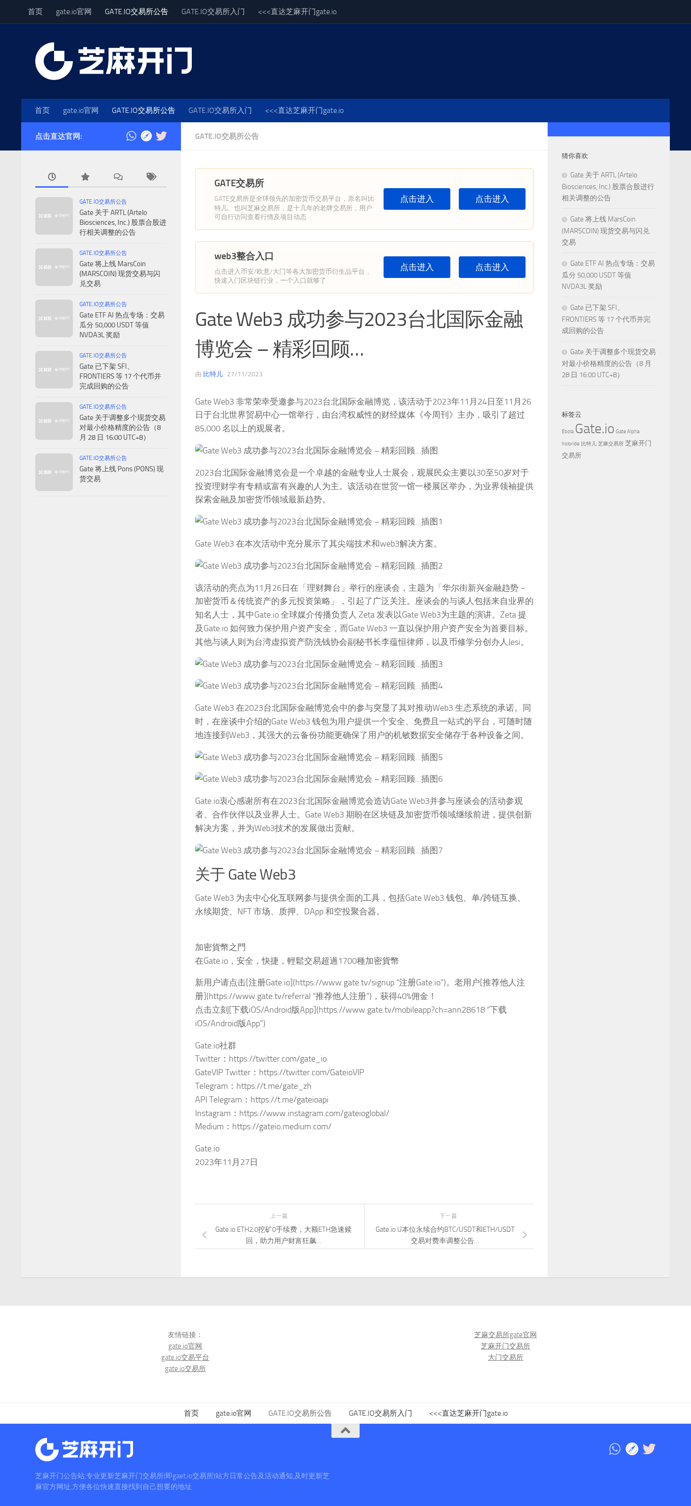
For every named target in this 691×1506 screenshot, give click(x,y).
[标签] (150, 177)
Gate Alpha (627, 431)
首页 (35, 11)
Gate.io (594, 428)
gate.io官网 (74, 11)
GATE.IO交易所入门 (213, 11)
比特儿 (213, 374)
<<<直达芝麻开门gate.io (297, 11)
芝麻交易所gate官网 (505, 1335)
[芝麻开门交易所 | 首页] (113, 61)
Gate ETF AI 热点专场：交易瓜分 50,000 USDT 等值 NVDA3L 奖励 (122, 325)
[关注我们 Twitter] (161, 136)
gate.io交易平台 (185, 1357)
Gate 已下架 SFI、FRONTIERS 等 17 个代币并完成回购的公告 (120, 376)
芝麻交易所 (611, 444)
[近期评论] (117, 177)
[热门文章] (84, 177)
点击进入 (417, 199)
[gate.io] (146, 136)
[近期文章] (51, 177)
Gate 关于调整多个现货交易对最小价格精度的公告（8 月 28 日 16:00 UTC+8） (122, 427)
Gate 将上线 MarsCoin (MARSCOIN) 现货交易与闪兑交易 (119, 274)
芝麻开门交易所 (505, 1346)
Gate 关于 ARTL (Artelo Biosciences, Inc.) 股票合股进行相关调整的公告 (122, 222)
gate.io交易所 (185, 1368)
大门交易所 (505, 1357)
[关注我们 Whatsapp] (131, 136)
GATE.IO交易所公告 (136, 11)
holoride (571, 444)
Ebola (567, 431)
